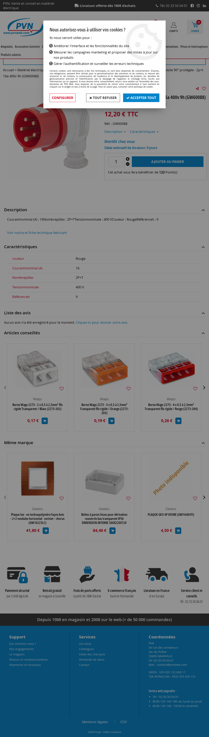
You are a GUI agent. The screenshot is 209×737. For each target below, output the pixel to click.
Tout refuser (104, 98)
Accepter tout (143, 98)
